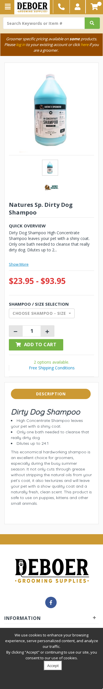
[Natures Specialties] (51, 187)
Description (51, 393)
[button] (78, 6)
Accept (53, 665)
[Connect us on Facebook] (51, 602)
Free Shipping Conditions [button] (52, 367)
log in (20, 44)
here (84, 44)
